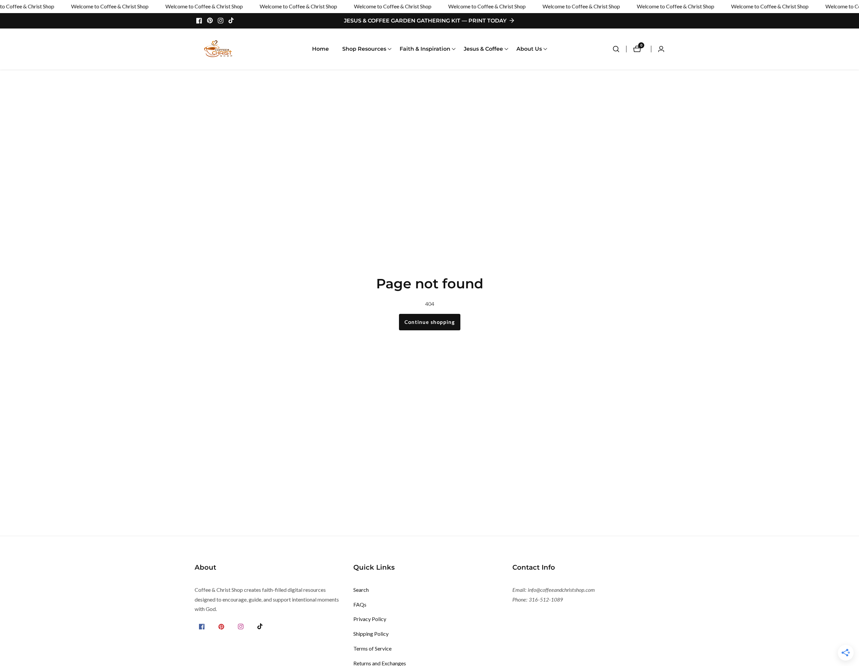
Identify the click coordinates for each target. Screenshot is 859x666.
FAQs (359, 604)
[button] (364, 49)
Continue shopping (429, 322)
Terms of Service (372, 648)
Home (320, 49)
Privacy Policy (369, 619)
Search (361, 589)
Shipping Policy (371, 633)
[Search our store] (619, 49)
